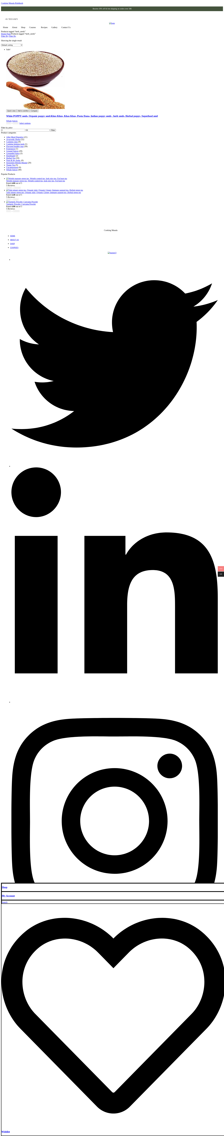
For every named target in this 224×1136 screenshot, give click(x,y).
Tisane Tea (10, 165)
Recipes (44, 27)
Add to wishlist (23, 111)
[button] (33, 27)
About (14, 27)
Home (5, 27)
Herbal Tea (10, 158)
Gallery (54, 27)
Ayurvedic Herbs (13, 139)
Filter (53, 130)
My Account (8, 895)
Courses (32, 27)
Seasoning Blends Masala (16, 163)
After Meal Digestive (14, 137)
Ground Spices (12, 151)
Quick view (11, 111)
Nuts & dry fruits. (13, 160)
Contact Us (66, 27)
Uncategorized (12, 167)
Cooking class (12, 142)
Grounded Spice (13, 153)
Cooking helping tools (15, 144)
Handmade (10, 156)
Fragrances (10, 149)
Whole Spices (12, 121)
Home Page (6, 34)
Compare (34, 111)
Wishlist (5, 1131)
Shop (23, 27)
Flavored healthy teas (15, 146)
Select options (25, 123)
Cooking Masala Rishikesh (12, 3)
